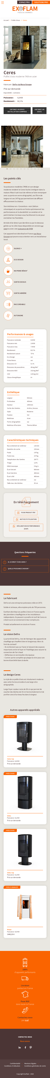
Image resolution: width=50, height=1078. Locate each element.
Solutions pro (41, 2)
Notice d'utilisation (28, 519)
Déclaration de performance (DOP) (28, 527)
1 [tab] (7, 169)
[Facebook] (25, 1047)
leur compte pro (33, 620)
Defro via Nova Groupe (22, 84)
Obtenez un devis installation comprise (17, 110)
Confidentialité (15, 1063)
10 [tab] (38, 169)
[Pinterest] (31, 1047)
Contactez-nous (25, 1037)
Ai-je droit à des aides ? (17, 562)
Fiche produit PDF (28, 513)
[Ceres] (25, 68)
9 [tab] (35, 169)
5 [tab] (21, 169)
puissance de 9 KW (25, 228)
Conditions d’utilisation (12, 1066)
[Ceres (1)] (25, 147)
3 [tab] (14, 169)
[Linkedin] (19, 1047)
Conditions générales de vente (35, 1066)
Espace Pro (24, 2)
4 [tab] (17, 169)
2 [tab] (10, 169)
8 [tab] (31, 169)
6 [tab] (24, 169)
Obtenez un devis (39, 110)
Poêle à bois (15, 20)
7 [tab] (28, 169)
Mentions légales (30, 1063)
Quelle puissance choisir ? (18, 569)
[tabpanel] (25, 147)
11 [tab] (42, 169)
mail (27, 1020)
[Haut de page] (44, 1073)
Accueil (6, 20)
